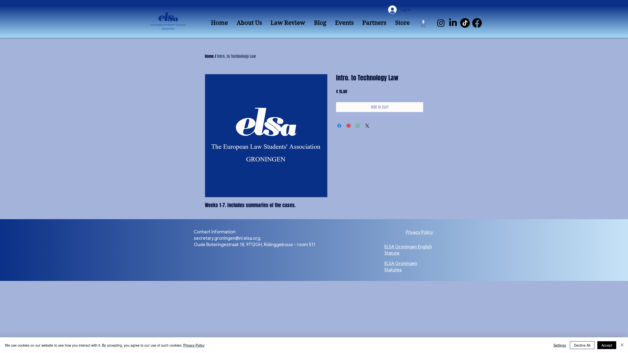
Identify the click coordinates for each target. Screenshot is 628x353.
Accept (607, 345)
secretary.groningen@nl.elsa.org (227, 238)
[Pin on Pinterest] (349, 126)
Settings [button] (559, 345)
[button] (423, 24)
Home (209, 56)
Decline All (582, 345)
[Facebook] (477, 23)
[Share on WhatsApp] (358, 126)
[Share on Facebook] (339, 126)
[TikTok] (465, 23)
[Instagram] (441, 23)
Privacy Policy (194, 345)
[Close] (622, 345)
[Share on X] (367, 126)
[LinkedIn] (453, 23)
